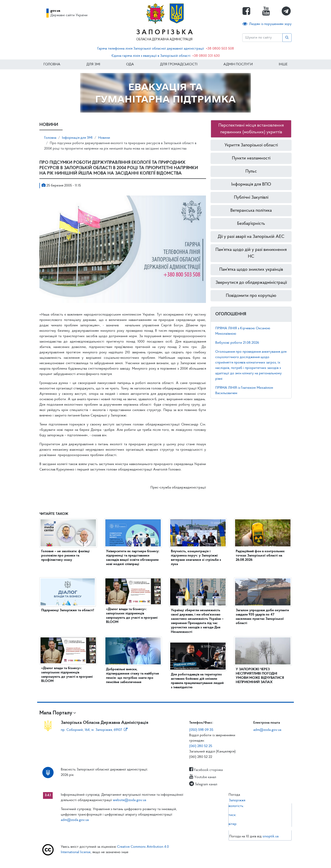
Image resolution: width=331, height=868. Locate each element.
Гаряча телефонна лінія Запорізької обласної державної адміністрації (150, 48)
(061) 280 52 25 (200, 746)
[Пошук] (287, 37)
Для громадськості (178, 64)
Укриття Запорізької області (251, 145)
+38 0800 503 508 (220, 48)
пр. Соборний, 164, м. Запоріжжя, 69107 (91, 730)
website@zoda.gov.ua (129, 800)
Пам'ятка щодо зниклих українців (251, 269)
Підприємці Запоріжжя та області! (67, 610)
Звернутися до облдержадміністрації (251, 282)
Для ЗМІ (93, 64)
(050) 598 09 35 (201, 730)
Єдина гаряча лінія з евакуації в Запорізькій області (150, 56)
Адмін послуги (238, 64)
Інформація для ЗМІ (77, 138)
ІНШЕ (283, 64)
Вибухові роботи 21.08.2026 (237, 343)
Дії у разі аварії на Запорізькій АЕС (251, 236)
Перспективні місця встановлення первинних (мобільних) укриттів (251, 128)
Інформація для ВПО (251, 184)
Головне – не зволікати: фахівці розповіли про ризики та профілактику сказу (65, 556)
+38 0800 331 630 (206, 56)
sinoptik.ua (271, 836)
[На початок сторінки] (165, 860)
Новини (104, 138)
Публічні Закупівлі (251, 197)
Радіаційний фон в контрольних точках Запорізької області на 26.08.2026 (260, 556)
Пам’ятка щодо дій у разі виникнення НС (251, 253)
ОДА (130, 64)
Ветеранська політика (251, 210)
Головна (51, 64)
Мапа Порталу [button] (55, 713)
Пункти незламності (251, 158)
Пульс (251, 171)
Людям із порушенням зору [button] (270, 24)
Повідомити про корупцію (251, 295)
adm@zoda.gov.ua (267, 730)
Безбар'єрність (251, 223)
